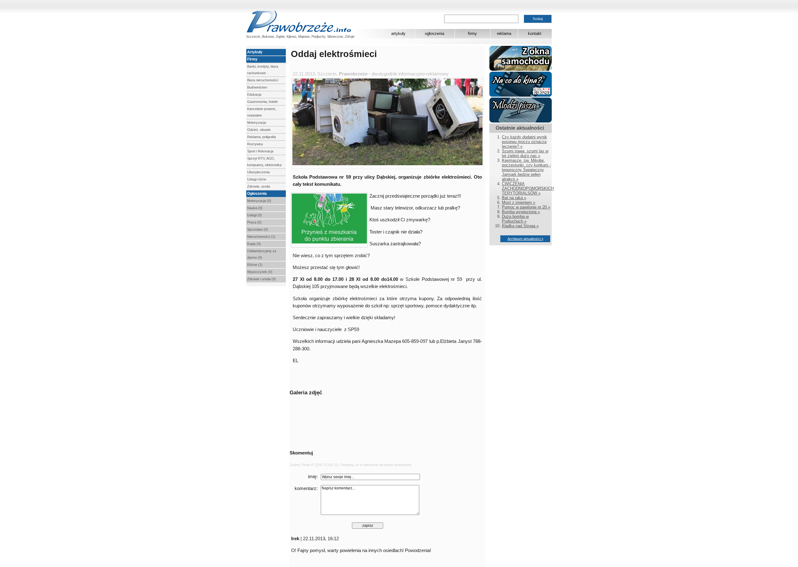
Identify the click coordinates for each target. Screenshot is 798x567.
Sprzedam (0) (257, 229)
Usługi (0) (254, 215)
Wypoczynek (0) (259, 272)
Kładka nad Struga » (520, 225)
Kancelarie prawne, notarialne (261, 112)
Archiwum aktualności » (525, 239)
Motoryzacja (256, 122)
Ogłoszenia (257, 193)
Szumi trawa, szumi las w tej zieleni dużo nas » (525, 153)
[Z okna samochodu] (520, 69)
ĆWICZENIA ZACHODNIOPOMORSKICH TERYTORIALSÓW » (528, 188)
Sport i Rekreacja (260, 151)
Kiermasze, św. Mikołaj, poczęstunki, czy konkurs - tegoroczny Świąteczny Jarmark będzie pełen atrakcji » (526, 169)
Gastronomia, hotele (262, 101)
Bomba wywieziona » (521, 211)
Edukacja (254, 94)
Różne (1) (254, 265)
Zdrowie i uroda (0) (261, 279)
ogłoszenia (434, 33)
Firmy (252, 59)
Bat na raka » (514, 197)
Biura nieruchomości (262, 80)
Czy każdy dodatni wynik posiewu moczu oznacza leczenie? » (524, 142)
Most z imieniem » (518, 202)
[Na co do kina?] (520, 95)
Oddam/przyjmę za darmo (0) (261, 254)
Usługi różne (256, 179)
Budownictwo (257, 87)
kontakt (534, 33)
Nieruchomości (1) (261, 236)
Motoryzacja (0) (259, 201)
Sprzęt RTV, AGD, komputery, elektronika (264, 161)
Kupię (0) (254, 244)
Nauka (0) (254, 208)
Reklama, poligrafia (261, 137)
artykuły (398, 33)
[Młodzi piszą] (520, 121)
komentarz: (306, 488)
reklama (504, 33)
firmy (472, 33)
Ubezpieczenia (258, 172)
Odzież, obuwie (259, 130)
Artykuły (254, 52)
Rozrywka (255, 144)
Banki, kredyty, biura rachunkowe (262, 70)
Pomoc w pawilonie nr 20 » (526, 207)
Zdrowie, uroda (258, 186)
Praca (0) (254, 222)
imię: (313, 476)
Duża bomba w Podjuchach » (515, 218)
